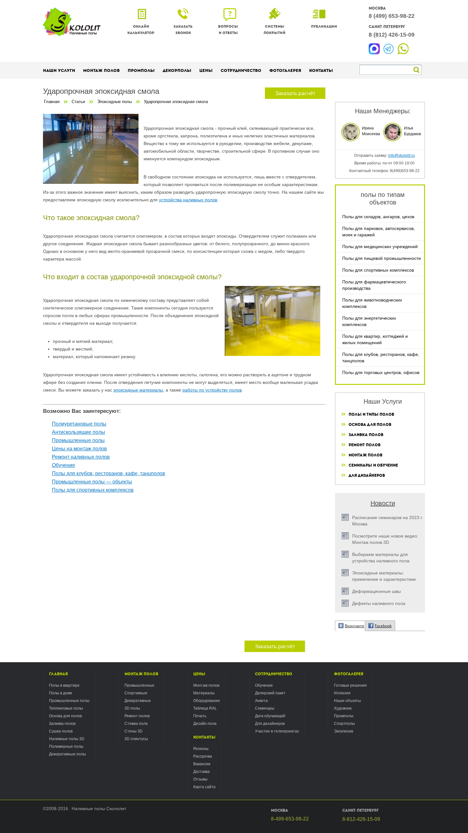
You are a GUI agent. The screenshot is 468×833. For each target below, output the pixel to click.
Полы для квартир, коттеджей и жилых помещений (375, 339)
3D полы (132, 708)
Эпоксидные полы (114, 102)
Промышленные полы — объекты (92, 481)
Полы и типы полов (371, 414)
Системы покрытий (275, 29)
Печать (199, 716)
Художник (342, 708)
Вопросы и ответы (228, 29)
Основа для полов (370, 424)
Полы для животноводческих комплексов (372, 303)
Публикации (324, 26)
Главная (52, 102)
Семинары (264, 708)
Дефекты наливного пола (378, 603)
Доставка (201, 771)
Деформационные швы (376, 591)
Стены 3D (133, 731)
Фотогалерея (348, 674)
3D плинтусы (136, 739)
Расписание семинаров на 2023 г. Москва (387, 520)
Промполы (141, 70)
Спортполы (344, 723)
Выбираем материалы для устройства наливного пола (380, 557)
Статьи (78, 102)
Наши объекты (347, 700)
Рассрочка (202, 756)
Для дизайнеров (367, 475)
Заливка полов (366, 435)
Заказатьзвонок (183, 29)
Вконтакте (354, 625)
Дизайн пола (204, 723)
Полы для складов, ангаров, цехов (378, 216)
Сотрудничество (273, 674)
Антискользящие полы (78, 432)
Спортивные (135, 693)
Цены (199, 674)
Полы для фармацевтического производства (374, 285)
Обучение (63, 465)
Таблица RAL (205, 708)
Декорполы (177, 70)
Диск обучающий (270, 716)
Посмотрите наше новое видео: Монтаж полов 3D (385, 539)
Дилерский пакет (270, 693)
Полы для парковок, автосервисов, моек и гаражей (378, 231)
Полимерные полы (66, 746)
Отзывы (200, 779)
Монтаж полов (365, 455)
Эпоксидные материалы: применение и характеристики (384, 576)
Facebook (383, 625)
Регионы (201, 748)
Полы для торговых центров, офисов (380, 372)
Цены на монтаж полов (79, 448)
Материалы (204, 693)
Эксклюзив (343, 731)
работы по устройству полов (212, 389)
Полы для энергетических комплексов (369, 321)
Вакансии (201, 764)
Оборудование (206, 700)
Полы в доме (60, 693)
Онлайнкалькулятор (140, 29)
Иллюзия (342, 693)
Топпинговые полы (66, 708)
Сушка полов (61, 731)
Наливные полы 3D (66, 739)
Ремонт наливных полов (81, 457)
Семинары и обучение (373, 465)
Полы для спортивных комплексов (378, 270)
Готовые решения (350, 685)
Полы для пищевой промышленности (381, 258)
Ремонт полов (364, 445)
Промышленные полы (78, 440)
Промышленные (139, 685)
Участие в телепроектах (277, 731)
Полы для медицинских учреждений (380, 246)
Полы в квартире (64, 685)
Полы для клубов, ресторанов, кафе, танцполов (380, 357)
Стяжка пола (136, 723)
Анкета (261, 700)
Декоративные (137, 700)
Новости (383, 503)
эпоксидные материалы (138, 389)
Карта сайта (204, 787)
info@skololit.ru (401, 155)
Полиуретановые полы (79, 424)
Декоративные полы (67, 754)
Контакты (204, 737)
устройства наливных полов (188, 199)
